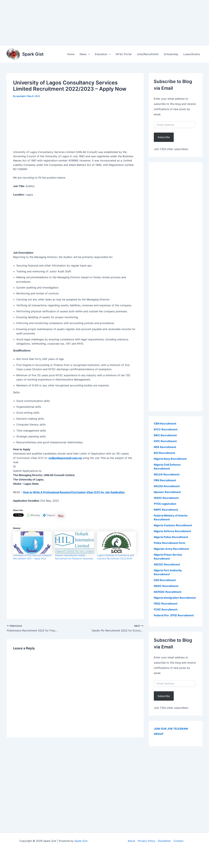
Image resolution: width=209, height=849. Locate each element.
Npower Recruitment (167, 492)
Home (70, 54)
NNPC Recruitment (166, 509)
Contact (178, 840)
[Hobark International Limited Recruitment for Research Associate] (74, 542)
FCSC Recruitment (165, 609)
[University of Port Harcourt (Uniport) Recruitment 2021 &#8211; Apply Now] (32, 542)
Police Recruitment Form (169, 543)
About (131, 840)
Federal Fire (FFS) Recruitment (174, 615)
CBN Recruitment (165, 423)
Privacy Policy (146, 840)
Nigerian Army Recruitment (171, 548)
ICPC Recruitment (165, 441)
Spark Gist (33, 54)
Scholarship (171, 54)
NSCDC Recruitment (167, 564)
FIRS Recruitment (165, 480)
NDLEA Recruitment (166, 474)
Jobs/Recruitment (148, 54)
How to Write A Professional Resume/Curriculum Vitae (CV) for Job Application (74, 492)
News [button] (83, 54)
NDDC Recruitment (166, 586)
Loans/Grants (191, 54)
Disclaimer (164, 840)
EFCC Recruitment (165, 429)
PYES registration (165, 503)
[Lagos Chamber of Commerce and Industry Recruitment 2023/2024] (116, 542)
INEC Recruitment (165, 435)
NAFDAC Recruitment (167, 591)
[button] (88, 54)
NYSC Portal (123, 54)
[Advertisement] (98, 23)
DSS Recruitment (165, 580)
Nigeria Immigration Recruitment (175, 597)
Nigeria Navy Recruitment (170, 458)
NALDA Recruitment (167, 486)
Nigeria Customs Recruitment (173, 525)
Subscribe (164, 137)
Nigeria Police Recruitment (171, 537)
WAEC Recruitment (166, 498)
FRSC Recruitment (165, 603)
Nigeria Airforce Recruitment (172, 531)
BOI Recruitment (164, 453)
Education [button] (101, 54)
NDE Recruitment (165, 447)
